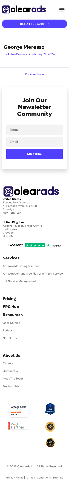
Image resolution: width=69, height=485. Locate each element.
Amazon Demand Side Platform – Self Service (33, 273)
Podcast (8, 330)
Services (11, 258)
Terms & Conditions (38, 477)
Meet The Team (13, 378)
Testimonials (11, 386)
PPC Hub (11, 306)
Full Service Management (19, 281)
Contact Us (10, 371)
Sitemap (58, 477)
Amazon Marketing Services (21, 266)
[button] (62, 9)
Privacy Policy (15, 477)
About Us (11, 355)
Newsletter (10, 338)
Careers (8, 363)
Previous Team (34, 74)
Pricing (9, 298)
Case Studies (11, 323)
